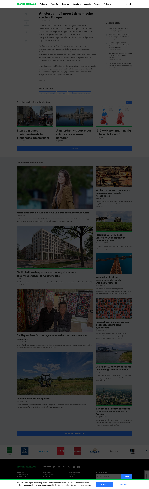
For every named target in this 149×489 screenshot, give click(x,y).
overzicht (50, 485)
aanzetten (88, 485)
